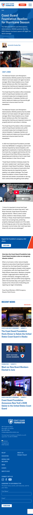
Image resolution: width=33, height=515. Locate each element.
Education (5, 456)
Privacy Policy (22, 455)
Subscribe (6, 506)
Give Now (6, 245)
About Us (20, 453)
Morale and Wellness (5, 460)
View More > (27, 304)
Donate (22, 5)
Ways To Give (6, 471)
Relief (4, 453)
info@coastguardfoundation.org (10, 432)
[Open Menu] (30, 5)
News (3, 10)
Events (4, 468)
